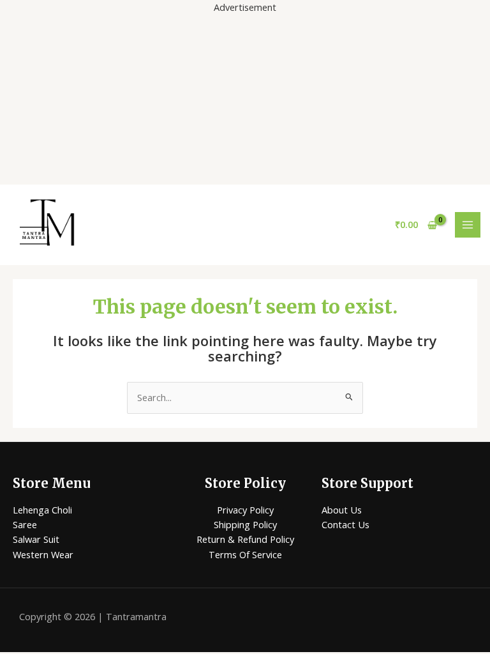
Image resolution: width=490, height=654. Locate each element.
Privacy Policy (245, 509)
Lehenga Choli (42, 509)
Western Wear (43, 554)
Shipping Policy (245, 524)
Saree (25, 524)
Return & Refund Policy (245, 539)
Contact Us (345, 524)
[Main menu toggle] (467, 225)
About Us (342, 509)
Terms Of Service (245, 554)
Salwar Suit (36, 539)
